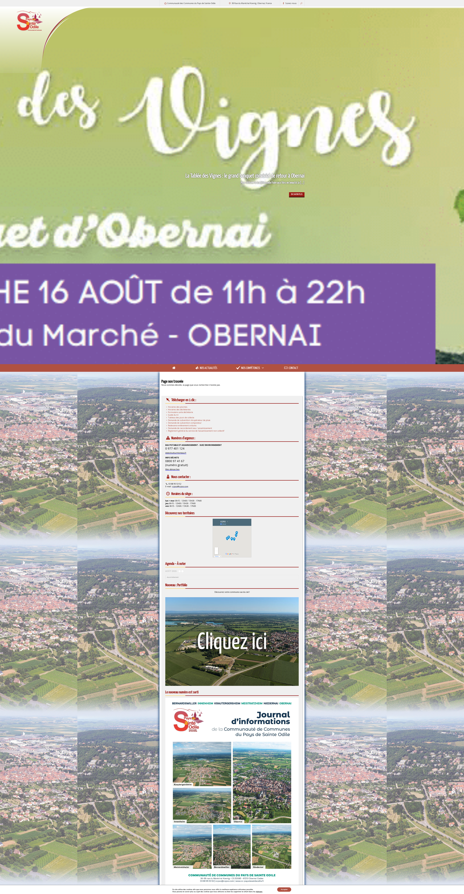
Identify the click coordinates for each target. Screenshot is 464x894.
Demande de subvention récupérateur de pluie (189, 420)
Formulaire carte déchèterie (180, 412)
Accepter (284, 889)
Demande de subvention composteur (185, 423)
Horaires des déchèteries (179, 409)
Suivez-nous (290, 3)
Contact (293, 368)
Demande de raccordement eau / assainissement (190, 428)
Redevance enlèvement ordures (182, 425)
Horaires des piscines (177, 407)
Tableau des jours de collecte (181, 417)
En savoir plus (297, 194)
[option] (232, 185)
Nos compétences (250, 368)
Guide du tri (173, 415)
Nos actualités (208, 368)
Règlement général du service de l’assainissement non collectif (196, 430)
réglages (259, 892)
